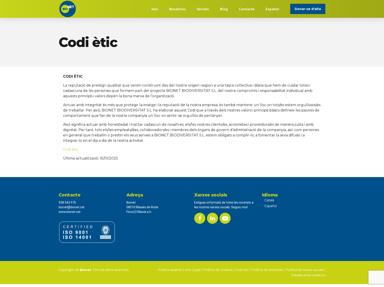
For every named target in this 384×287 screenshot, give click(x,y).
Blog (224, 8)
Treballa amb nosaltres (308, 275)
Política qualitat (170, 270)
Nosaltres (177, 8)
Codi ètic (70, 149)
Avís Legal (192, 270)
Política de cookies (217, 270)
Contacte (247, 8)
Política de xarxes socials (304, 270)
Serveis (203, 8)
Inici (155, 8)
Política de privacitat (267, 270)
